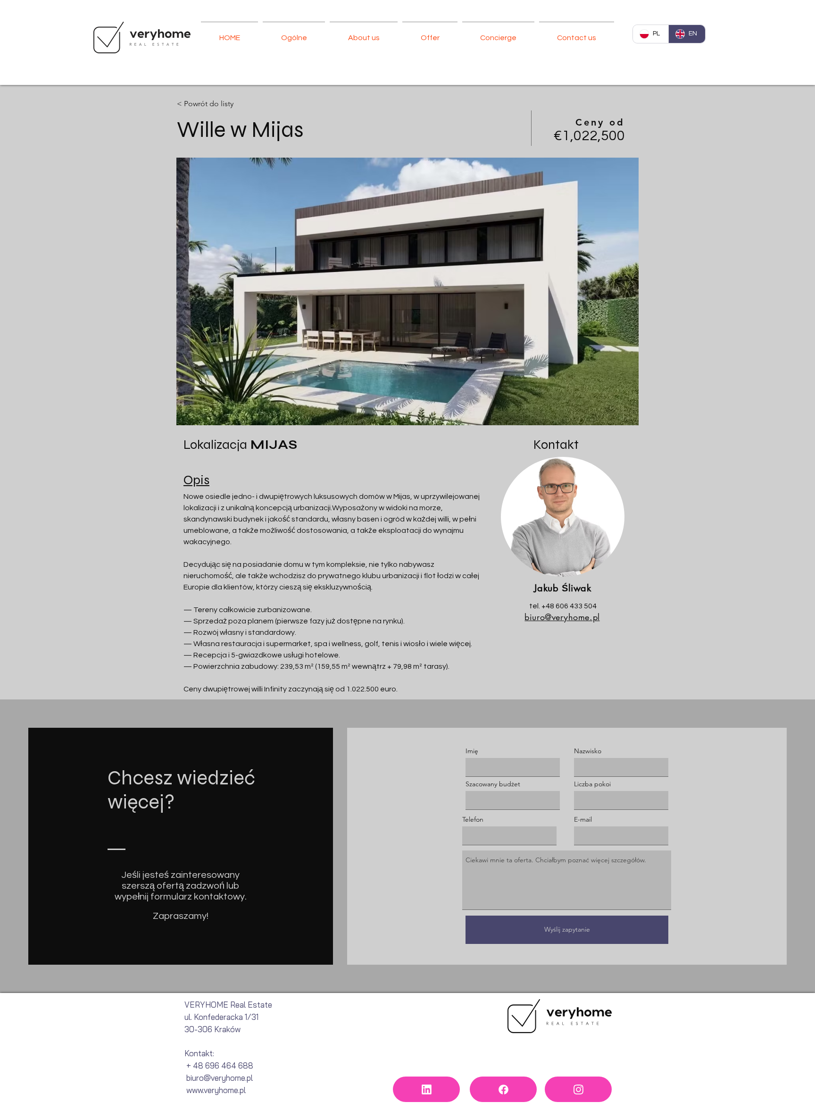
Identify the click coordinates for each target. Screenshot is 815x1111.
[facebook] (503, 1089)
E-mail (583, 819)
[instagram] (578, 1089)
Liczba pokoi (592, 784)
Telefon (472, 819)
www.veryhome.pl (216, 1090)
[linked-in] (426, 1089)
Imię (472, 751)
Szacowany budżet (493, 784)
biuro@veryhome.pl (561, 617)
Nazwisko (587, 751)
